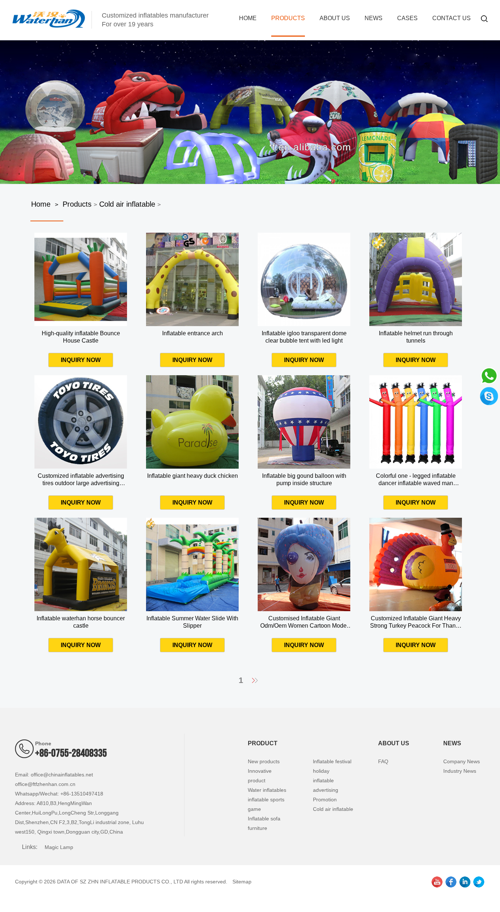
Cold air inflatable (127, 204)
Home (248, 18)
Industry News (459, 771)
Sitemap (241, 882)
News (374, 18)
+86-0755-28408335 (71, 753)
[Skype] (489, 395)
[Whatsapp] (489, 375)
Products (288, 18)
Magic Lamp (59, 847)
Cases (407, 18)
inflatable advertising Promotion (325, 790)
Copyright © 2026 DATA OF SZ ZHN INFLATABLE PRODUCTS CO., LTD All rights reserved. (121, 882)
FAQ (383, 761)
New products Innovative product (264, 770)
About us (335, 18)
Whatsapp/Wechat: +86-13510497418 (59, 794)
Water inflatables (267, 790)
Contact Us (451, 18)
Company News (461, 761)
